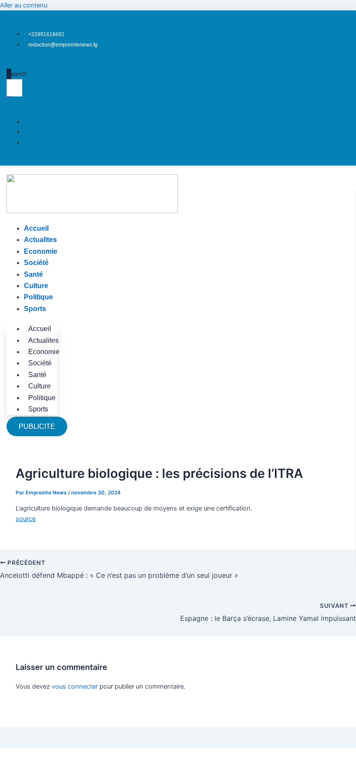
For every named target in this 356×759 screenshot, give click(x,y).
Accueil (36, 228)
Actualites (40, 239)
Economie (40, 251)
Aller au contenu (23, 5)
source (26, 519)
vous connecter (75, 686)
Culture (36, 285)
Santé (33, 274)
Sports (35, 308)
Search (16, 73)
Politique (38, 297)
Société (36, 262)
